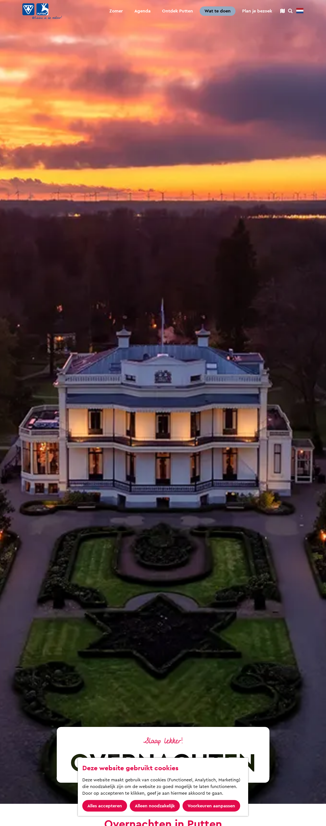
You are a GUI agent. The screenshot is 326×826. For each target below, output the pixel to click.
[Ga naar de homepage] (42, 11)
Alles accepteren (104, 806)
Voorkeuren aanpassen (211, 806)
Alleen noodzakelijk (155, 806)
